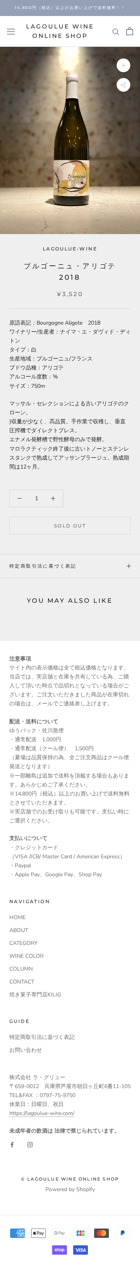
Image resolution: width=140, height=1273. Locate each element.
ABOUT (18, 930)
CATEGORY (23, 943)
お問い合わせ (25, 1050)
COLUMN (21, 969)
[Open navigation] (11, 31)
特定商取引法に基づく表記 (43, 566)
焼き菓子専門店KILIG (35, 994)
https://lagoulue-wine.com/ (41, 1113)
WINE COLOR (26, 956)
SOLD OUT (70, 526)
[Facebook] (12, 1144)
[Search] (115, 31)
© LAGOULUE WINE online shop (70, 1179)
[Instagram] (30, 1144)
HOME (17, 917)
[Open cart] (129, 31)
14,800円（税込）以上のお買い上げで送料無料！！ (70, 7)
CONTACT (21, 981)
